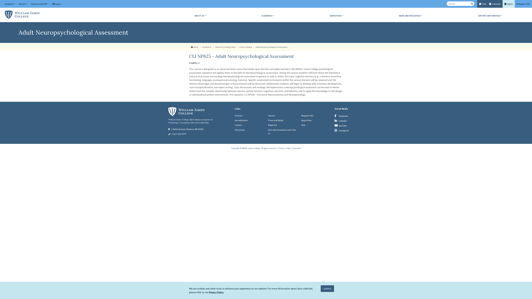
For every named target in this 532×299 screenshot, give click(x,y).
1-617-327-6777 (179, 134)
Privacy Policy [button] (216, 292)
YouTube (343, 125)
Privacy (282, 148)
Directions (240, 129)
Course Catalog (245, 47)
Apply (510, 3)
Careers (238, 125)
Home (195, 47)
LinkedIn (343, 120)
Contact (239, 115)
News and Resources (410, 15)
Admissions (336, 15)
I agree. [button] (327, 288)
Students (9, 3)
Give (484, 3)
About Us (199, 15)
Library (271, 115)
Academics (267, 15)
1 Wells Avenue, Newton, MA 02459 (187, 129)
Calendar (496, 3)
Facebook (343, 116)
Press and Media (275, 120)
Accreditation (241, 120)
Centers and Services (489, 15)
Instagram (344, 130)
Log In (57, 3)
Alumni (22, 3)
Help (289, 148)
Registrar (272, 125)
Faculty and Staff (39, 3)
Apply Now (306, 120)
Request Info (307, 115)
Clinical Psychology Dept (225, 47)
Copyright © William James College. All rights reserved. (254, 148)
